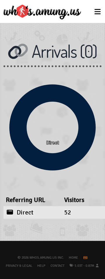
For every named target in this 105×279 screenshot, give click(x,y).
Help (41, 266)
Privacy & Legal (19, 266)
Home (73, 257)
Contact (57, 266)
